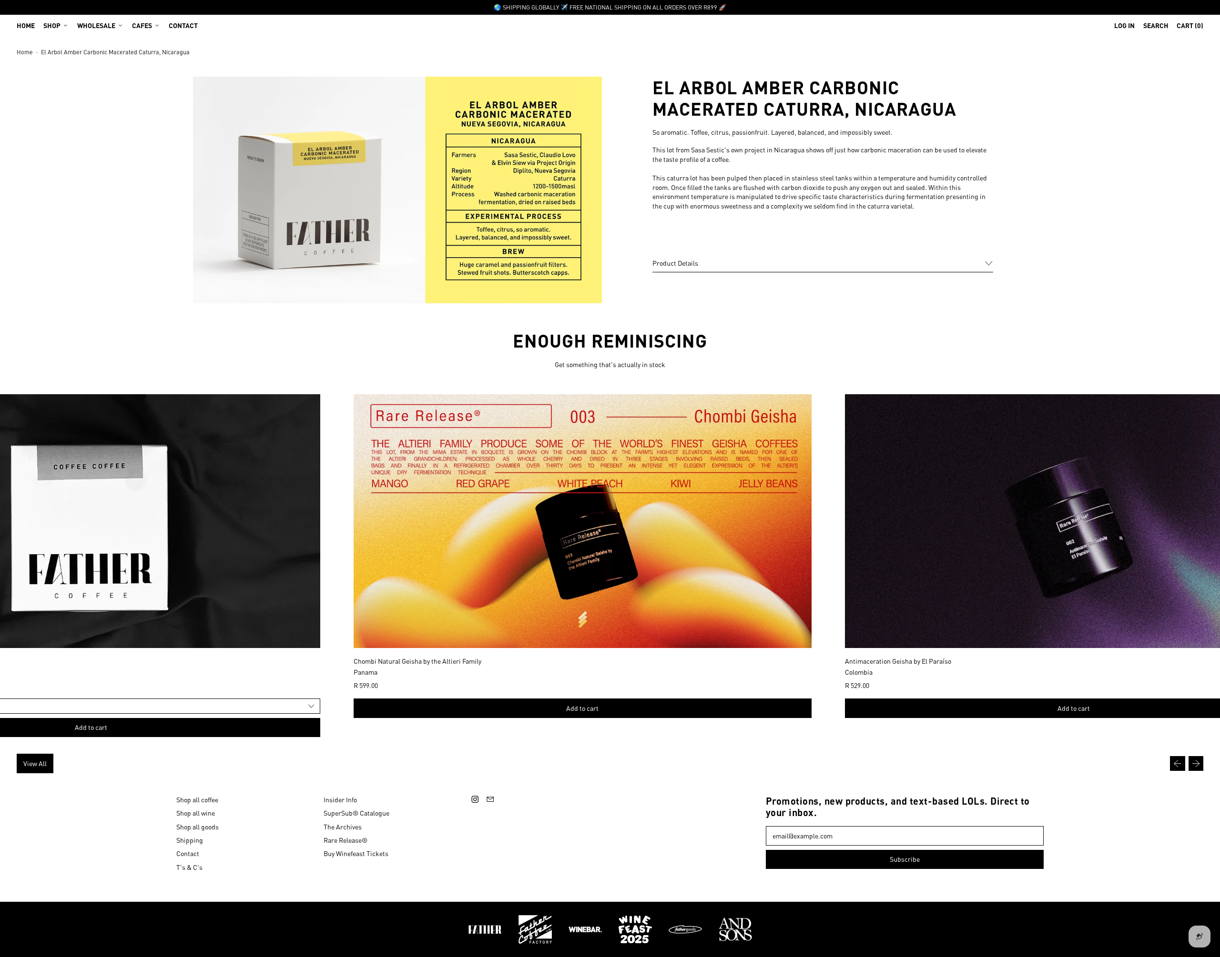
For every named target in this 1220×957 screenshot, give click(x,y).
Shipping (189, 840)
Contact (183, 25)
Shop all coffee (197, 799)
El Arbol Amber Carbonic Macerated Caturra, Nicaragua (115, 52)
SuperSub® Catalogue (356, 812)
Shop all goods (197, 826)
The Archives (343, 826)
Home (26, 25)
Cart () (1189, 27)
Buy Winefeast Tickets (356, 853)
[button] (1156, 25)
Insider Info (340, 799)
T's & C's (189, 867)
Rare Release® (345, 840)
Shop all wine (195, 812)
